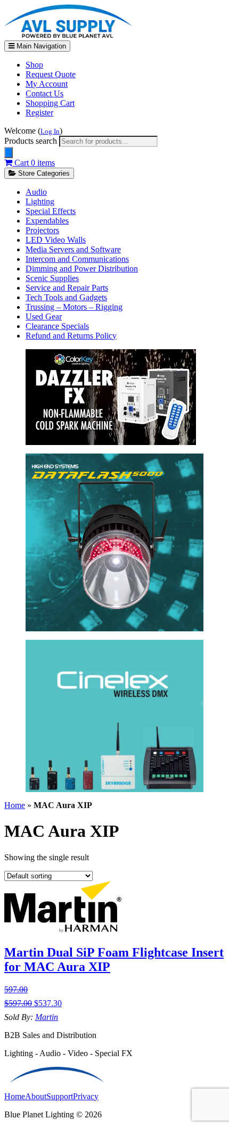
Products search (31, 140)
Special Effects (51, 211)
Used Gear (44, 316)
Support (59, 1096)
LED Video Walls (56, 239)
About (35, 1096)
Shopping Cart (50, 103)
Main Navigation (40, 46)
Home (14, 805)
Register (39, 112)
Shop (34, 64)
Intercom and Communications (77, 259)
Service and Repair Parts (67, 287)
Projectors (42, 230)
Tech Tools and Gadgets (66, 297)
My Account (47, 83)
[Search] (8, 152)
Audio (36, 191)
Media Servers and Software (73, 249)
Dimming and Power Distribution (82, 268)
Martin (46, 1017)
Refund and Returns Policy (71, 335)
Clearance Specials (57, 326)
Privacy (86, 1096)
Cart (33, 162)
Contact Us (44, 93)
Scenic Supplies (52, 278)
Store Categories (43, 173)
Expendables (47, 220)
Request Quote (51, 74)
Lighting (40, 201)
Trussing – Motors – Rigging (74, 306)
